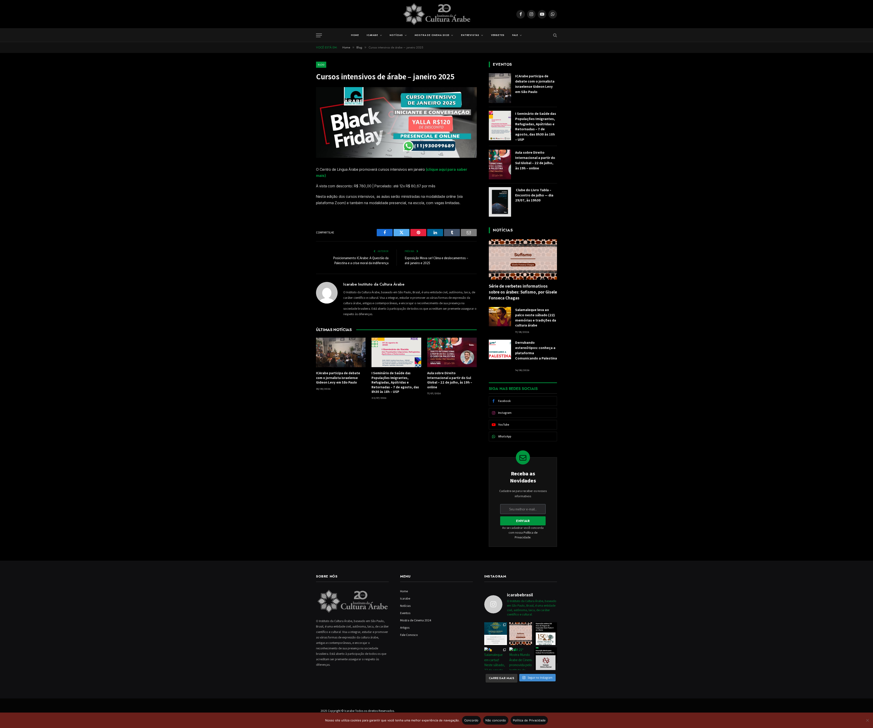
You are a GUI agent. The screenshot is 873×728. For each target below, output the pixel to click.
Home (355, 35)
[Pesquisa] (554, 35)
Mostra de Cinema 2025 (432, 35)
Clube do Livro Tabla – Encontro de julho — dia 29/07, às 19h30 (534, 195)
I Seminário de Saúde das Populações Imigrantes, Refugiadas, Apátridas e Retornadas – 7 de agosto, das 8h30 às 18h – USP (395, 382)
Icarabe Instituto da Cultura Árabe (373, 284)
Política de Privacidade (529, 720)
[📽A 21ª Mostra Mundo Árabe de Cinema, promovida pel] (520, 658)
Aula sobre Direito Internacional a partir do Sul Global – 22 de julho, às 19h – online (449, 380)
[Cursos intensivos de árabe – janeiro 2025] (396, 157)
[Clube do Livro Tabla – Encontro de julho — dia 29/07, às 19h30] (500, 202)
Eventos (405, 613)
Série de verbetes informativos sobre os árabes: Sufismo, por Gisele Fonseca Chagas (523, 292)
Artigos (404, 627)
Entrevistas (470, 35)
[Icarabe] (437, 14)
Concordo (471, 720)
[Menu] (319, 35)
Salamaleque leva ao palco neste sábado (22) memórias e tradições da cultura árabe (535, 317)
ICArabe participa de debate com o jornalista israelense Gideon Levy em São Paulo (338, 377)
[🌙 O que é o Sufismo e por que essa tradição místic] (520, 633)
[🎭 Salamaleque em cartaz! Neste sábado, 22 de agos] (495, 658)
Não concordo (495, 720)
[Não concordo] (867, 720)
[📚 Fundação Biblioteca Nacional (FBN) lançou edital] (545, 658)
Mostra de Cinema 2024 (415, 620)
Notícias (396, 35)
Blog (321, 64)
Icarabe (372, 35)
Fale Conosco (409, 635)
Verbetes (497, 35)
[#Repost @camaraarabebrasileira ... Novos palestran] (495, 633)
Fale (515, 35)
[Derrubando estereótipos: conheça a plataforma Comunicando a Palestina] (500, 349)
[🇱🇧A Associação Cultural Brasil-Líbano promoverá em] (545, 633)
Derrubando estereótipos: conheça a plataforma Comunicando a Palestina (536, 353)
